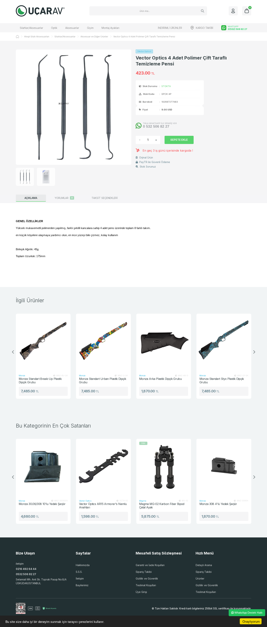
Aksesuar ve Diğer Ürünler (94, 36)
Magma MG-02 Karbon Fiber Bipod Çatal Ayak (131, 505)
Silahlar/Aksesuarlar (31, 27)
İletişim (80, 578)
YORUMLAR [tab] (64, 197)
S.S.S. (79, 571)
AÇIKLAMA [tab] (31, 197)
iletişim (20, 563)
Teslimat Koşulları (146, 585)
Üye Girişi (141, 591)
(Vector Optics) (144, 51)
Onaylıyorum (251, 621)
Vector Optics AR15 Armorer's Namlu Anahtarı (73, 505)
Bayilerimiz (82, 585)
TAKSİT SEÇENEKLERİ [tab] (105, 197)
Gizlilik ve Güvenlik (147, 578)
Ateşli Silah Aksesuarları (36, 36)
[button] (253, 352)
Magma (112, 501)
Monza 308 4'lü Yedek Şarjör (188, 504)
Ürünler (200, 578)
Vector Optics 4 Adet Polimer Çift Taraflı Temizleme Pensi (144, 36)
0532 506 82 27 (26, 574)
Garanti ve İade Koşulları (150, 565)
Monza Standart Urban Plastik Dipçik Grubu (62, 380)
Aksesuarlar (72, 27)
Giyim (90, 27)
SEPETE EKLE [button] (179, 139)
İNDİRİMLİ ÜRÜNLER (170, 27)
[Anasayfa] (17, 36)
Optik (54, 27)
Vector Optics (55, 501)
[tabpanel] (133, 242)
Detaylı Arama (204, 565)
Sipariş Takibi (144, 571)
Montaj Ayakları (110, 27)
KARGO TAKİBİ (204, 27)
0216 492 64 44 (26, 568)
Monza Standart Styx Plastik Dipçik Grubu (181, 380)
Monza (42, 375)
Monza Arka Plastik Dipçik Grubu (120, 379)
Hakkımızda (83, 565)
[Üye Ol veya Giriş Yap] (233, 10)
